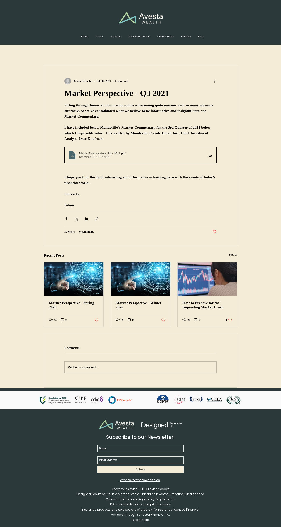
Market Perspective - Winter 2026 (138, 305)
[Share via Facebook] (66, 219)
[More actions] (214, 81)
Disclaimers (140, 520)
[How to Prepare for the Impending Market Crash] (207, 279)
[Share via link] (97, 219)
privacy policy (160, 504)
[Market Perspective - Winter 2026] (140, 279)
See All (233, 254)
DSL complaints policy (126, 504)
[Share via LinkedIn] (86, 219)
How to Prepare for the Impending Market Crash (202, 305)
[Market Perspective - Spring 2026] (73, 279)
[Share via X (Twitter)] (76, 219)
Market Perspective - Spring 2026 (71, 305)
